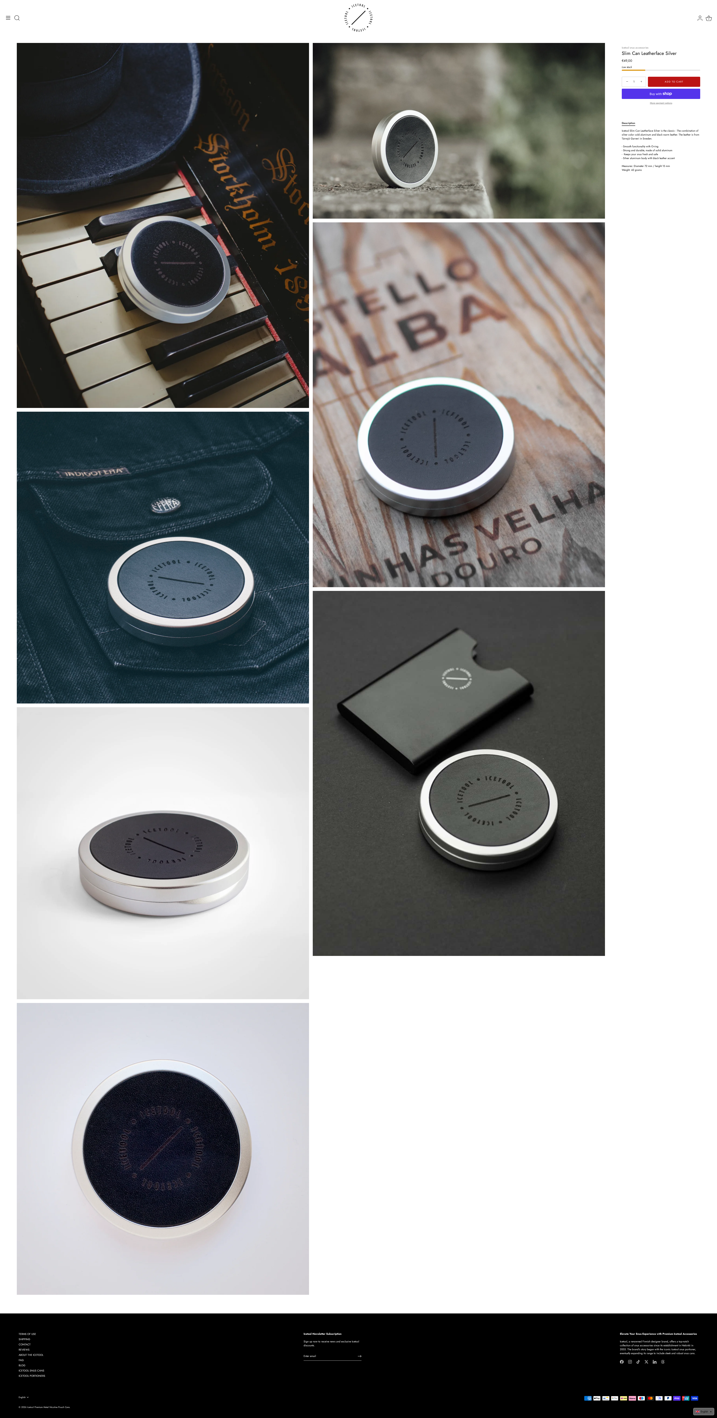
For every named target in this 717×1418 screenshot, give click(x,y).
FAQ (21, 1360)
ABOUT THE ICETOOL (31, 1355)
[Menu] (8, 18)
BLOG (22, 1365)
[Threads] (663, 1361)
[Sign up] (359, 1356)
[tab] (630, 123)
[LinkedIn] (655, 1361)
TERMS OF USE (27, 1334)
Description (628, 123)
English (22, 1397)
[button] (703, 1411)
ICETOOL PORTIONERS (32, 1376)
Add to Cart (674, 81)
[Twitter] (646, 1361)
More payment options (661, 103)
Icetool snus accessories (635, 47)
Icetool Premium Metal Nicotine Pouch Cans (48, 1407)
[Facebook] (622, 1361)
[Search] (17, 18)
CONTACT (25, 1344)
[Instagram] (630, 1361)
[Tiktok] (638, 1361)
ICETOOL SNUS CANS (31, 1370)
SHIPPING (24, 1339)
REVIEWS (24, 1350)
